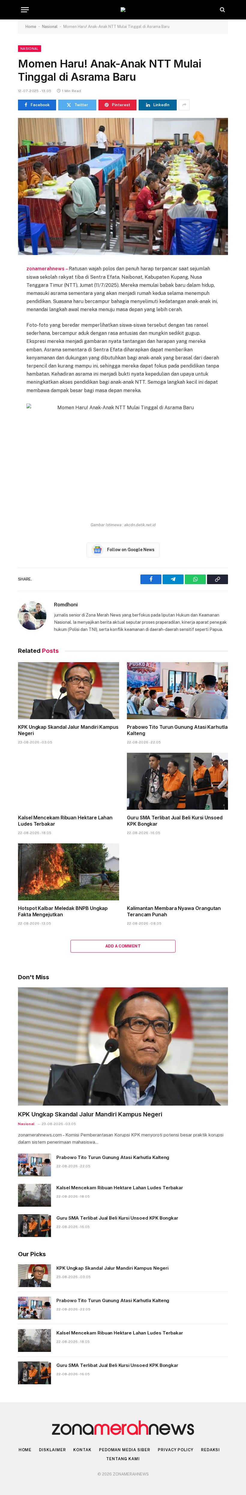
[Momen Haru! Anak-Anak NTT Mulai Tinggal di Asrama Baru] (123, 186)
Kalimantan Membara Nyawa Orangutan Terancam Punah (174, 911)
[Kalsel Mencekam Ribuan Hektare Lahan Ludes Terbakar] (68, 781)
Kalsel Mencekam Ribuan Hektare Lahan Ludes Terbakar (65, 821)
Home (31, 26)
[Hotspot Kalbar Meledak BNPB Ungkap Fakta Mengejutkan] (68, 871)
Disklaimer (52, 1450)
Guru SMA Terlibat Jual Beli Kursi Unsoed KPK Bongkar (175, 821)
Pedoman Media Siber (124, 1450)
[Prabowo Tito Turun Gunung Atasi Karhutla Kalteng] (177, 690)
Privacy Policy (176, 1450)
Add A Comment (123, 946)
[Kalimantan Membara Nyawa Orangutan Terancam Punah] (177, 871)
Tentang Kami (123, 1459)
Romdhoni (66, 605)
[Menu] (25, 10)
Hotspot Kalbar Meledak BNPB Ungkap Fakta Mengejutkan (63, 911)
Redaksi (210, 1450)
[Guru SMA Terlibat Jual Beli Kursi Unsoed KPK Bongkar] (177, 781)
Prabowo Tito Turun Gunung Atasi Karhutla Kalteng (177, 730)
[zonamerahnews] (123, 9)
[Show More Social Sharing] (184, 105)
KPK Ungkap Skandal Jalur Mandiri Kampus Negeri (68, 730)
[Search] (222, 10)
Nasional (50, 26)
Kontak (82, 1450)
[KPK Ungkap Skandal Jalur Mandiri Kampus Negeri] (68, 690)
